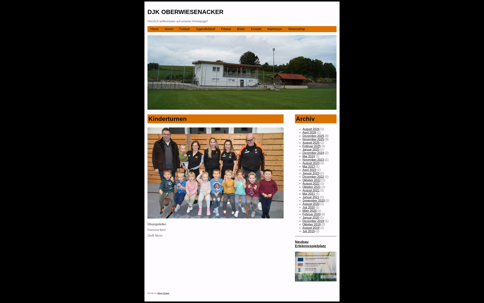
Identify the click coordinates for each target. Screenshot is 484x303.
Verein (169, 29)
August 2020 (311, 204)
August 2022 (311, 183)
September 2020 (313, 200)
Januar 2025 (310, 149)
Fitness (226, 29)
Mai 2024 (308, 156)
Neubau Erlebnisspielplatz (310, 244)
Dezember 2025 (313, 136)
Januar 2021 (310, 197)
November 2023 (313, 159)
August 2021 (311, 190)
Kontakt (256, 29)
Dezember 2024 (313, 153)
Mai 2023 (308, 166)
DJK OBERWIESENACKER (185, 12)
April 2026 (309, 132)
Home (154, 29)
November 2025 (313, 139)
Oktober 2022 (311, 180)
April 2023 (309, 170)
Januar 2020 (310, 217)
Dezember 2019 (313, 221)
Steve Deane (163, 293)
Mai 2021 (308, 193)
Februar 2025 (311, 146)
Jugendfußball (205, 29)
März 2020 (309, 210)
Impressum (274, 29)
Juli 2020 (308, 207)
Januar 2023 (310, 173)
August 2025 (311, 142)
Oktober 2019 (311, 224)
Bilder (241, 29)
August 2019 (311, 227)
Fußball (184, 29)
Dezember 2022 (313, 176)
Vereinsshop (296, 29)
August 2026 (311, 129)
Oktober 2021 (311, 187)
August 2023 (311, 163)
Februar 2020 (311, 214)
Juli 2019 (308, 231)
